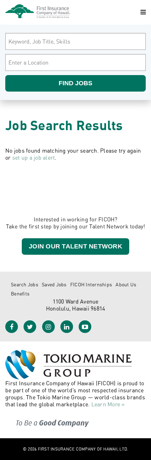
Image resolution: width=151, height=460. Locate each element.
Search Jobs (24, 284)
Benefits (20, 293)
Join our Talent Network (75, 246)
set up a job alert (33, 157)
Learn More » (108, 404)
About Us (126, 284)
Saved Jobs (54, 284)
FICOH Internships (91, 284)
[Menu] (143, 12)
